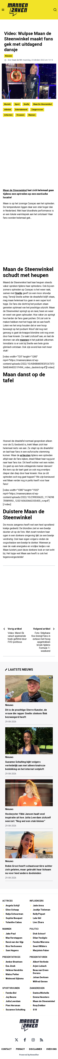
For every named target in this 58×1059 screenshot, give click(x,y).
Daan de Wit (17, 60)
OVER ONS (51, 1049)
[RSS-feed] (41, 1040)
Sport (17, 104)
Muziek (7, 104)
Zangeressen (37, 110)
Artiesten (8, 115)
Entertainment (21, 110)
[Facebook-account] (25, 1040)
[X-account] (16, 1040)
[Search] (55, 10)
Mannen (31, 115)
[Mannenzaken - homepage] (18, 9)
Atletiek (7, 110)
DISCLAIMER (35, 1049)
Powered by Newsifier (29, 1055)
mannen (24, 339)
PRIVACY (20, 1049)
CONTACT (6, 1049)
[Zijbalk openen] (3, 10)
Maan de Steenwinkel (42, 104)
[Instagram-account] (33, 1040)
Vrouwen (20, 115)
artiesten (25, 455)
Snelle (26, 104)
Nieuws (8, 56)
